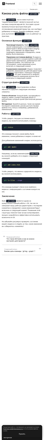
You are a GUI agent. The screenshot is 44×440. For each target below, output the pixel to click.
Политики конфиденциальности (13, 429)
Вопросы (8, 437)
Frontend (10, 4)
